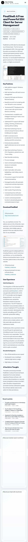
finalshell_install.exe (10, 267)
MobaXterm (15, 291)
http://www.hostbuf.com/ (12, 215)
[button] (25, 2)
